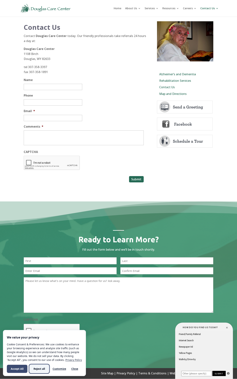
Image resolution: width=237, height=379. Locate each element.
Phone (28, 95)
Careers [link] (188, 8)
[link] (46, 8)
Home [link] (117, 8)
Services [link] (150, 8)
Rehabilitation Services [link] (175, 81)
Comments (33, 127)
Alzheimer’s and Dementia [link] (177, 74)
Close (74, 368)
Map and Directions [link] (173, 94)
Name (28, 80)
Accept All (17, 368)
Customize (59, 368)
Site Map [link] (107, 373)
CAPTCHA (31, 152)
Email (29, 111)
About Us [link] (131, 8)
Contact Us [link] (207, 8)
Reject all (39, 368)
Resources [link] (168, 8)
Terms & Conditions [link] (152, 373)
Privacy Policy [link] (125, 373)
